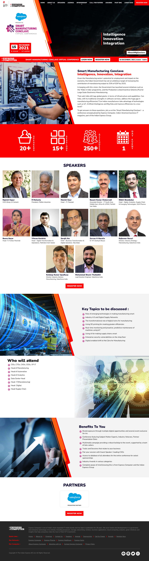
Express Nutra (79, 540)
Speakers (61, 3)
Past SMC (118, 3)
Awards (108, 3)
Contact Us (59, 536)
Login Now (128, 3)
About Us (39, 536)
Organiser (48, 536)
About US (51, 3)
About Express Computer (37, 544)
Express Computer (35, 540)
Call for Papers (96, 3)
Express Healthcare (64, 540)
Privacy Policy (90, 544)
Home (42, 3)
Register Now (141, 3)
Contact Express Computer (73, 544)
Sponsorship (82, 3)
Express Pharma (49, 540)
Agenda (71, 3)
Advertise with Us (55, 544)
